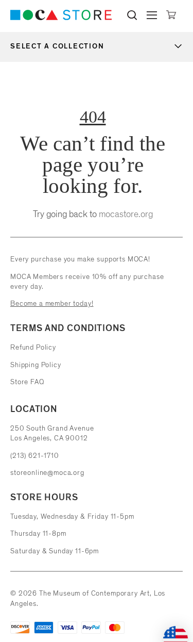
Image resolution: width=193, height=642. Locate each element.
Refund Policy (33, 347)
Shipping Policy (35, 364)
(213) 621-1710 (34, 455)
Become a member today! (51, 303)
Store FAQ (27, 381)
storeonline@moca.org (47, 472)
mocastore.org (126, 214)
